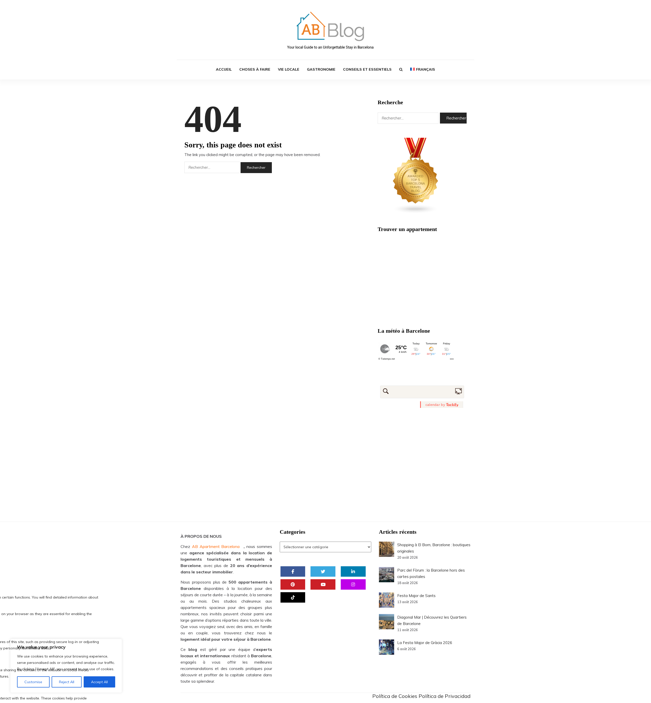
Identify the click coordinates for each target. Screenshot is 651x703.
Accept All (99, 682)
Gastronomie (321, 69)
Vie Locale (288, 69)
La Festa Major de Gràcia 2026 (424, 642)
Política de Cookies (394, 696)
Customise (33, 682)
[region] (66, 666)
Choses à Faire (254, 69)
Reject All (66, 682)
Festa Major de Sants (416, 595)
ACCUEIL (224, 69)
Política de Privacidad (444, 696)
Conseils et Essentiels (367, 69)
